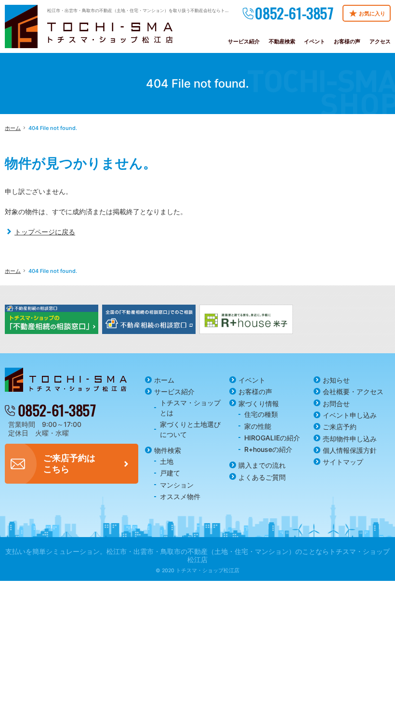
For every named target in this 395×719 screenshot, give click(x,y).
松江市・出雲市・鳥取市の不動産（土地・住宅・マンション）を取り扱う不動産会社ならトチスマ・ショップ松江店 (160, 10)
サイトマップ (343, 462)
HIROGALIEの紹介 (272, 438)
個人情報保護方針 (350, 450)
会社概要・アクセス (353, 391)
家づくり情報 (258, 403)
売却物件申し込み (350, 439)
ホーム (164, 380)
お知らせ (336, 380)
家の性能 (257, 426)
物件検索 (167, 450)
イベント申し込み (350, 415)
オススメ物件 (180, 496)
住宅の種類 (261, 414)
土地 (166, 461)
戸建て (170, 473)
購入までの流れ (262, 465)
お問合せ (336, 403)
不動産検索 (282, 41)
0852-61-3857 (294, 13)
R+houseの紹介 (268, 449)
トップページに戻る (44, 232)
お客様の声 (255, 391)
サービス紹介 (174, 391)
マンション (177, 485)
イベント (251, 380)
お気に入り (372, 13)
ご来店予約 (339, 427)
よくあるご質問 (262, 477)
